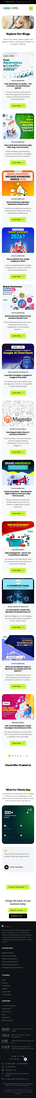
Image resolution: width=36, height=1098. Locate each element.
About (4, 980)
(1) (9, 1017)
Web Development (18, 549)
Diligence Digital (9, 1)
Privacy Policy (6, 1009)
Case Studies (6, 992)
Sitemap (5, 1017)
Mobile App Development (10, 965)
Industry (4, 983)
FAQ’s (4, 1015)
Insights (4, 989)
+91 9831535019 (22, 1064)
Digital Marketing (18, 80)
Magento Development (18, 429)
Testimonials (6, 995)
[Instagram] (12, 1056)
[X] (21, 1056)
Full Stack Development (10, 962)
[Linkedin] (15, 1056)
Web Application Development (12, 968)
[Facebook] (18, 1056)
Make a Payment (7, 1020)
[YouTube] (23, 1056)
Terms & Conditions (9, 1006)
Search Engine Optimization (18, 372)
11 (26, 756)
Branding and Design (9, 956)
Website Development (9, 959)
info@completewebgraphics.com (17, 1079)
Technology (6, 986)
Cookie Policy (6, 1012)
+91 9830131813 (10, 1064)
